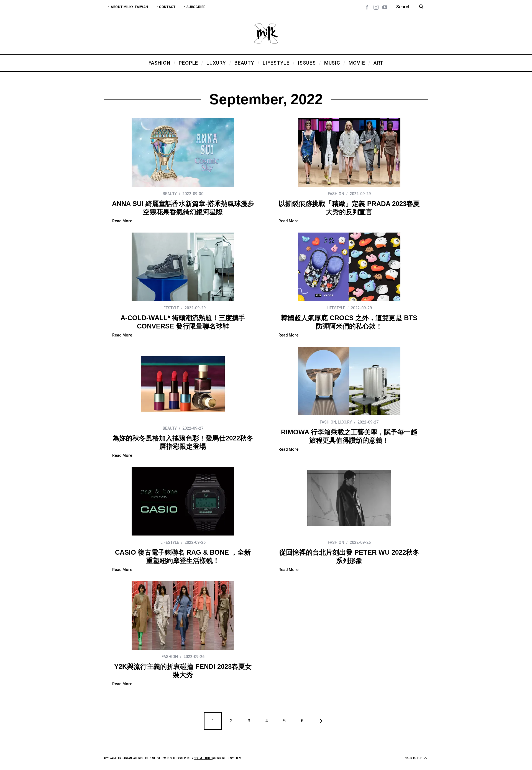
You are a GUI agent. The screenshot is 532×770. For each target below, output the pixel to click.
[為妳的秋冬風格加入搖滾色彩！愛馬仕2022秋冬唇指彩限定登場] (183, 384)
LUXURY (345, 422)
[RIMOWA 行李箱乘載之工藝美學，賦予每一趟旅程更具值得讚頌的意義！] (349, 381)
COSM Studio (203, 758)
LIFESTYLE (169, 308)
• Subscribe (195, 7)
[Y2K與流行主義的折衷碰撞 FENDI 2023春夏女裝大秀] (183, 615)
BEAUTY (170, 194)
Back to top (414, 757)
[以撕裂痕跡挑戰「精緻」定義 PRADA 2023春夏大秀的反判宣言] (349, 152)
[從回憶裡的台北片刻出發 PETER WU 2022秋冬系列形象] (349, 498)
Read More (122, 221)
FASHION (336, 194)
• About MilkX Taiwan (128, 7)
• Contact (166, 7)
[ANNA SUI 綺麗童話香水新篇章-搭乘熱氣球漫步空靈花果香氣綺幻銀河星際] (183, 152)
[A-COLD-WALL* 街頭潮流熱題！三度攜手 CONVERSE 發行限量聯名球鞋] (183, 267)
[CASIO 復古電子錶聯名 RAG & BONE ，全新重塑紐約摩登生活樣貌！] (183, 501)
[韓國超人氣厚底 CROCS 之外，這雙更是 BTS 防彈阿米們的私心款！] (349, 267)
